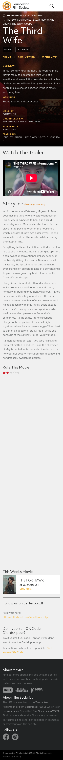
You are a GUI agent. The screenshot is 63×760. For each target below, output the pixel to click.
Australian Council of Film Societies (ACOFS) (33, 711)
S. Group (17, 756)
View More (25, 588)
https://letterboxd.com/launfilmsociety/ (25, 617)
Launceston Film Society (16, 753)
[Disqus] (31, 422)
